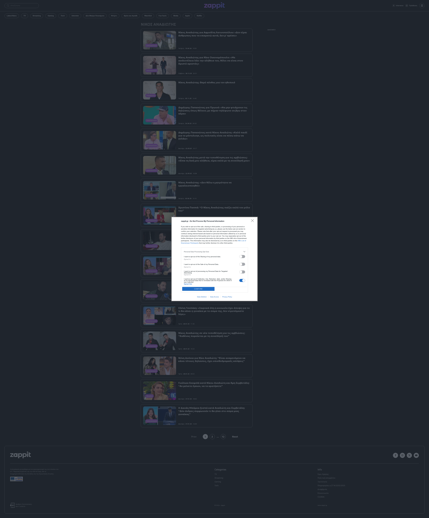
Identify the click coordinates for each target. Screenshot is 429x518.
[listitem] (214, 251)
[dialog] (214, 259)
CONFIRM (198, 289)
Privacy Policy (227, 297)
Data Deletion (202, 297)
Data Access (214, 297)
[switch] (242, 256)
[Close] (253, 221)
